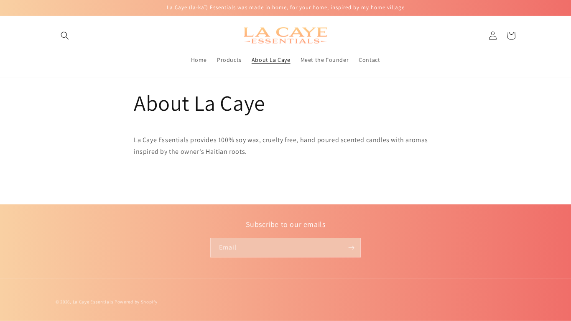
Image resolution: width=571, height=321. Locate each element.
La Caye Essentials (94, 302)
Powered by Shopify (136, 302)
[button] (65, 35)
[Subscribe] (351, 247)
